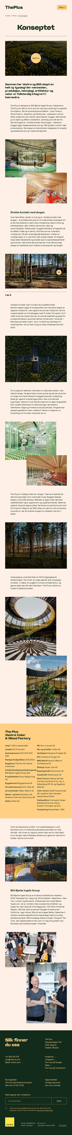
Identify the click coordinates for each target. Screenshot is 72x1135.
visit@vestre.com (12, 1059)
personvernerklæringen (45, 1110)
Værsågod (29, 1125)
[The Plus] (14, 7)
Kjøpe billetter (51, 1080)
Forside (7, 16)
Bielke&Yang (31, 1123)
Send (59, 1101)
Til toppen (62, 1125)
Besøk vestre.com (13, 1062)
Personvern (41, 1123)
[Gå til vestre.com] (9, 1122)
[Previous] (13, 272)
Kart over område (52, 1085)
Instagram (49, 1059)
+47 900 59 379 (12, 1056)
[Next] (59, 272)
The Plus (14, 16)
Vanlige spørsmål (52, 1082)
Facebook (49, 1056)
